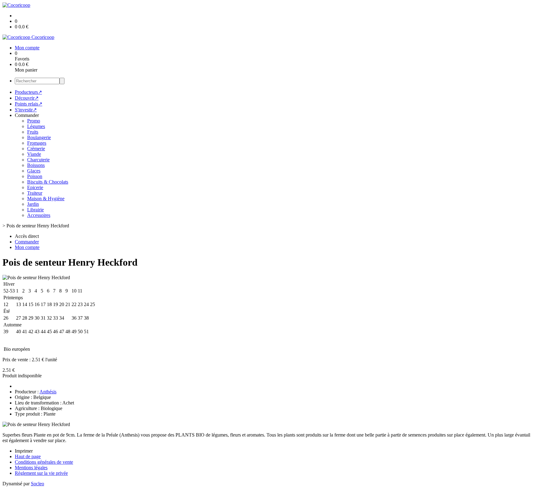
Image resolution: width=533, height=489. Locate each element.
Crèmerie (36, 148)
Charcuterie (38, 159)
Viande (34, 154)
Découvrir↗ (27, 98)
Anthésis (47, 391)
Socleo (37, 483)
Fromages (36, 143)
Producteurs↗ (28, 92)
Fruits (32, 132)
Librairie (35, 209)
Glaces (33, 170)
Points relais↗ (28, 103)
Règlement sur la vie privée (41, 473)
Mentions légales (31, 467)
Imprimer (24, 451)
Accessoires (38, 215)
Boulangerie (39, 137)
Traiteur (34, 193)
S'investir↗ (26, 109)
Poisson (34, 176)
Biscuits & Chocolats (47, 181)
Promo (33, 120)
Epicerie (35, 187)
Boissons (36, 165)
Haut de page (28, 456)
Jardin (33, 204)
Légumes (36, 126)
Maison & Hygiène (45, 198)
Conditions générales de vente (44, 462)
